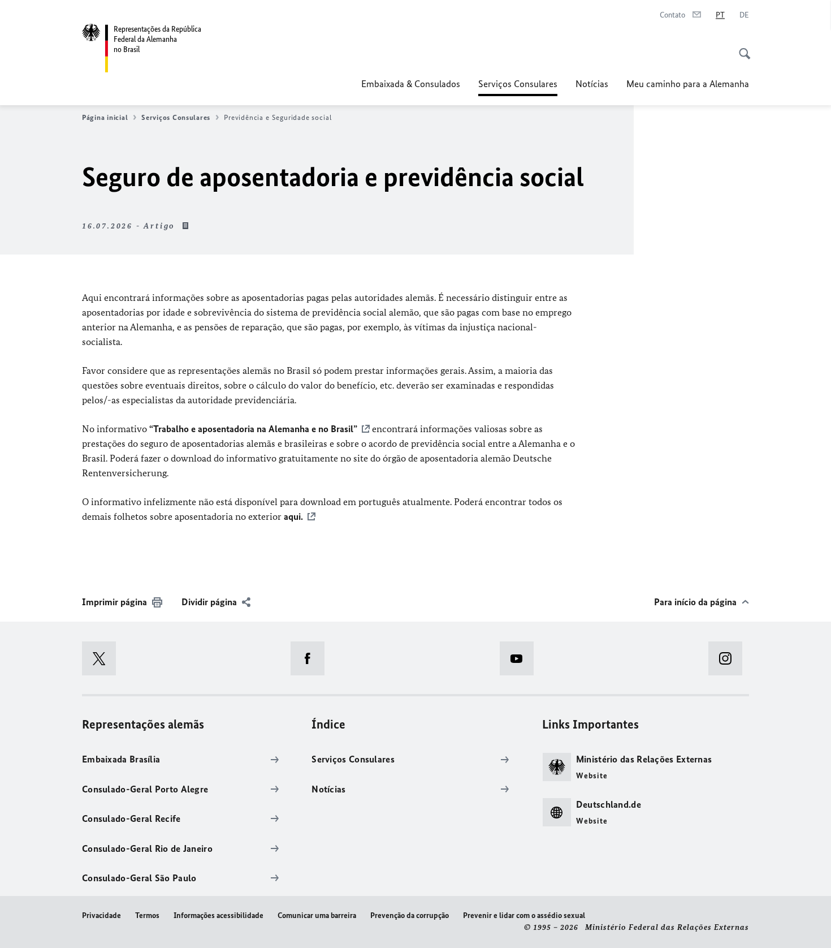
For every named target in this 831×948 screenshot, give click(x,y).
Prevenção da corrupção (409, 915)
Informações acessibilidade (218, 915)
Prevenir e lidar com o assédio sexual (524, 915)
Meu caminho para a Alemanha (687, 83)
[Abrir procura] (741, 47)
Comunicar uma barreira (317, 915)
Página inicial (105, 117)
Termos (147, 915)
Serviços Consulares (517, 87)
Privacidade (101, 915)
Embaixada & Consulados (410, 83)
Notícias (591, 83)
